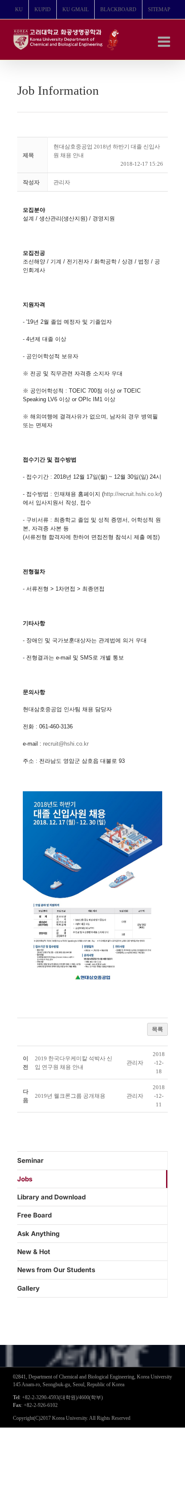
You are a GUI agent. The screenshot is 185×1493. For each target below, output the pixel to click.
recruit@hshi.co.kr (66, 743)
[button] (61, 182)
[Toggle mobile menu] (165, 41)
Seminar (30, 1160)
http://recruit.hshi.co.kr (132, 494)
